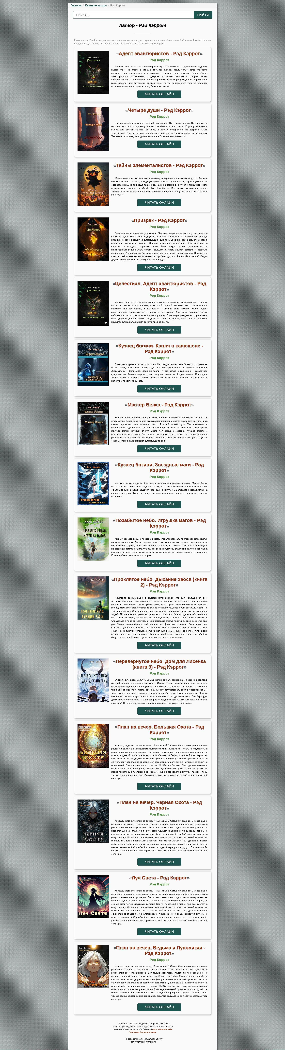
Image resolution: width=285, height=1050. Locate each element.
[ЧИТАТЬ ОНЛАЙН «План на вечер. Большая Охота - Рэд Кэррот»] (93, 746)
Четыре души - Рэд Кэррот (159, 110)
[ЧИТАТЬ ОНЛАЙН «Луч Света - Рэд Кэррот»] (93, 897)
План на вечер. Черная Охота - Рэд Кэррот (160, 805)
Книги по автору (96, 5)
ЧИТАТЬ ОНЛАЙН (159, 94)
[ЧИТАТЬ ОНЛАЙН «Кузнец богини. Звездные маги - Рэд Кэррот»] (93, 484)
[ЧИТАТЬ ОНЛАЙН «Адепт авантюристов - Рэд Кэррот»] (93, 73)
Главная (76, 5)
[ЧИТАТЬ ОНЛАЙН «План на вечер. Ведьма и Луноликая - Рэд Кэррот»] (93, 967)
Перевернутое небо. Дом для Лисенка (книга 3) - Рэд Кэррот (161, 664)
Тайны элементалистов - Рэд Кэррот (159, 165)
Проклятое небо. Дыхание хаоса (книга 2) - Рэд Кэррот (160, 581)
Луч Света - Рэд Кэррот (159, 877)
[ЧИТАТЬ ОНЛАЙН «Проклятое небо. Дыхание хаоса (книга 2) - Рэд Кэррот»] (93, 599)
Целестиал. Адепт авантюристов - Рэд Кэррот (160, 286)
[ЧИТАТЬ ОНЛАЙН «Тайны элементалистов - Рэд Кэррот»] (93, 185)
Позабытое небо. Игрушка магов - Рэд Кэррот (160, 523)
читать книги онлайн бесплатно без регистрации (150, 1031)
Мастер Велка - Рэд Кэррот (159, 404)
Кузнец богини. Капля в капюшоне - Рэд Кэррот (160, 348)
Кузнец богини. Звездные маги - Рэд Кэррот (161, 467)
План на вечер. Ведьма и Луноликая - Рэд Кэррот (160, 950)
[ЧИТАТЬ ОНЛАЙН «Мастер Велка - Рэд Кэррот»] (93, 424)
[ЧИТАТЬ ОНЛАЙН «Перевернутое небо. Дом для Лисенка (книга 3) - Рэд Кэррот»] (93, 681)
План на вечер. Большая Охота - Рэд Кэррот (160, 729)
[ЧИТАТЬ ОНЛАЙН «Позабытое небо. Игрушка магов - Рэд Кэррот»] (93, 540)
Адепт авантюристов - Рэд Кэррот (159, 53)
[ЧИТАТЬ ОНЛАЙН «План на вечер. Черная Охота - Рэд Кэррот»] (93, 822)
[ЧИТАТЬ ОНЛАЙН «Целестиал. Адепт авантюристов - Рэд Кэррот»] (93, 304)
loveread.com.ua (202, 40)
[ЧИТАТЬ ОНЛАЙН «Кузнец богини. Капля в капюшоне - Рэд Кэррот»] (93, 365)
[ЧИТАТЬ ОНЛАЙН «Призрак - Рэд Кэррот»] (93, 240)
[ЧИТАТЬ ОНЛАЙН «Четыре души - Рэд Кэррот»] (93, 130)
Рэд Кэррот (159, 60)
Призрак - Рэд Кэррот (159, 220)
